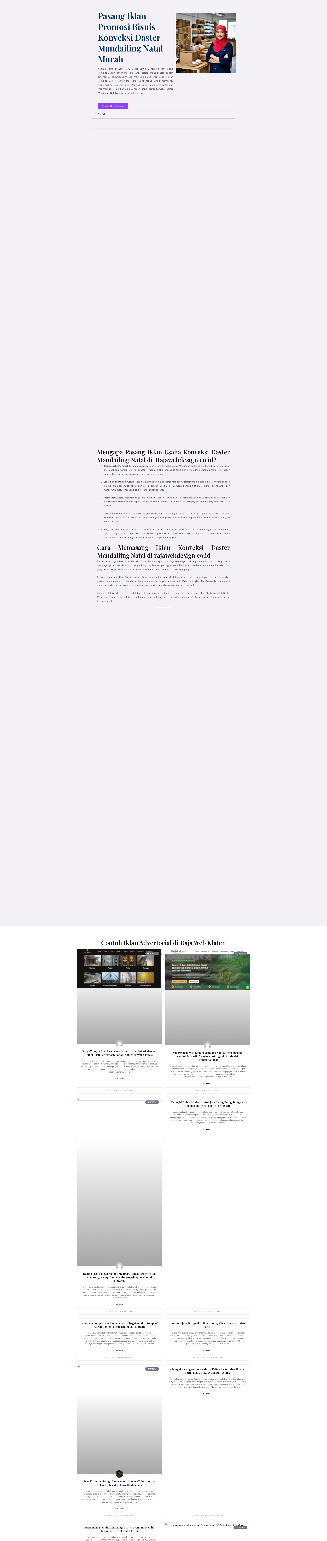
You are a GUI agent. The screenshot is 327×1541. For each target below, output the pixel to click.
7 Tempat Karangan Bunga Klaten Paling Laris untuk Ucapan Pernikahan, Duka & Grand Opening (207, 1370)
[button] (231, 114)
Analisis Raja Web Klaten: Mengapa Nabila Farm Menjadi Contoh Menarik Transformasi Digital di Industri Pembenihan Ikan (208, 1056)
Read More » (119, 1079)
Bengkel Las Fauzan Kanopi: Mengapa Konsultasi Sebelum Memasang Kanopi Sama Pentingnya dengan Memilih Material (119, 1277)
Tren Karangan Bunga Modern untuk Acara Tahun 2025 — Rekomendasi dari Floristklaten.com (119, 1482)
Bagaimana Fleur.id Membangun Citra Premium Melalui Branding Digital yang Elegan (119, 1529)
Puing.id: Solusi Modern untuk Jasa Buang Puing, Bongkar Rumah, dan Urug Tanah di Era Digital (207, 1103)
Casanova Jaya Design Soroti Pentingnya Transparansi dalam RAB (208, 1324)
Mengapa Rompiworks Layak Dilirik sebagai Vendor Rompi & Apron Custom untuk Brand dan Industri (119, 1324)
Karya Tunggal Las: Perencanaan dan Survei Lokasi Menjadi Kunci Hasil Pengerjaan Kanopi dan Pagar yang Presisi (119, 1052)
